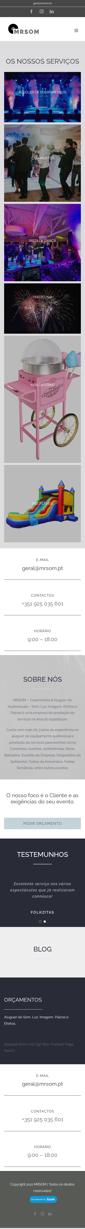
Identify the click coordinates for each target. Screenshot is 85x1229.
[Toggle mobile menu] (76, 30)
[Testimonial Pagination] (40, 921)
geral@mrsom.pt (42, 3)
